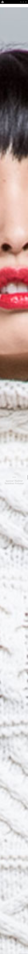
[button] (20, 2)
